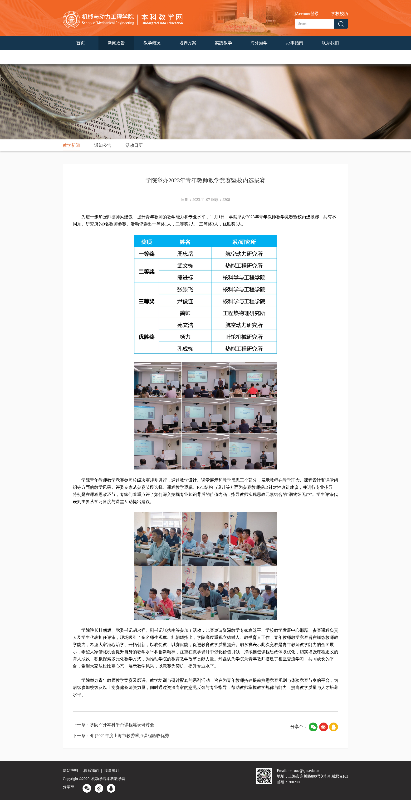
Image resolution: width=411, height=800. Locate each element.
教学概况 (152, 43)
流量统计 (111, 771)
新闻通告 (116, 43)
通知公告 (102, 145)
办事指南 (294, 43)
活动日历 (134, 145)
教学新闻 (71, 145)
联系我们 (330, 43)
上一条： (81, 724)
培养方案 (187, 43)
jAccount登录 (307, 13)
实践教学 (223, 43)
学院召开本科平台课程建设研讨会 (122, 724)
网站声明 (70, 771)
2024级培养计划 (81, 57)
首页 (80, 43)
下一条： (81, 735)
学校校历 (339, 13)
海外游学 (259, 43)
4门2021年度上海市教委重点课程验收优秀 (129, 735)
